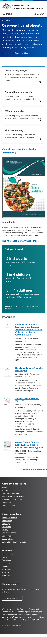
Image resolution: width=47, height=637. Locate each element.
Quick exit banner (9, 533)
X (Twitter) (6, 569)
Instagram (6, 575)
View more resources (34, 469)
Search (40, 14)
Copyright (6, 524)
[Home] (23, 6)
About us (5, 487)
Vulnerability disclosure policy (14, 542)
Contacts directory (10, 505)
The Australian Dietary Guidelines (20, 241)
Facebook (6, 563)
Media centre (7, 554)
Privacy (5, 530)
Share (26, 53)
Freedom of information (12, 499)
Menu (9, 14)
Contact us (6, 502)
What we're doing (14, 130)
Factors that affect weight (19, 92)
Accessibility (7, 521)
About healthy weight (16, 70)
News (4, 557)
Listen (7, 53)
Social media (7, 536)
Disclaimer (6, 527)
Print (17, 53)
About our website (9, 518)
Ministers (5, 490)
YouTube (5, 572)
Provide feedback (12, 598)
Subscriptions (7, 539)
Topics (7, 20)
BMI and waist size (14, 111)
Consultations (7, 560)
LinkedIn (5, 566)
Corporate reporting (10, 493)
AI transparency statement (13, 496)
